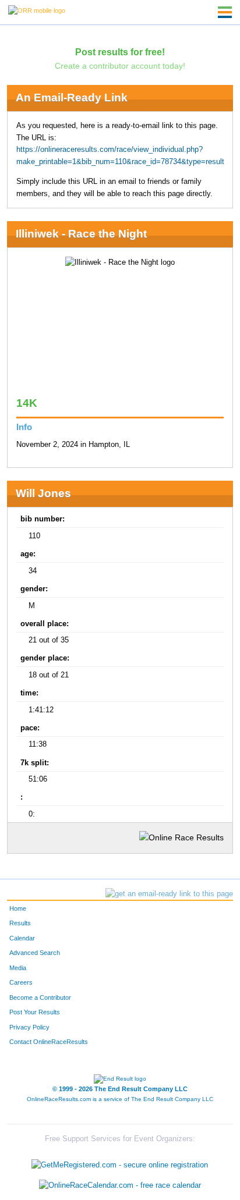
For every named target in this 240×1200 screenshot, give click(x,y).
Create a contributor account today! (120, 65)
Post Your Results (34, 1012)
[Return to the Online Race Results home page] (36, 9)
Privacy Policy (29, 1027)
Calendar (22, 938)
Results (20, 922)
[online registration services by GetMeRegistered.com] (119, 1162)
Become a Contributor (40, 997)
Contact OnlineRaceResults (48, 1041)
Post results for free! (120, 52)
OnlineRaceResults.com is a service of (120, 1099)
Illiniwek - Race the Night (81, 234)
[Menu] (225, 12)
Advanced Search (34, 952)
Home (17, 908)
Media (17, 967)
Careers (21, 982)
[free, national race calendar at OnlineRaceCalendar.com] (120, 1186)
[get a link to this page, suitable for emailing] (169, 894)
